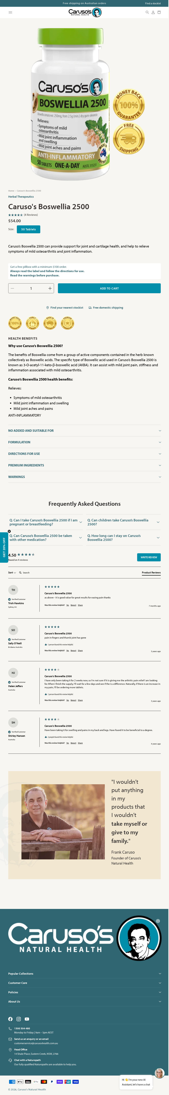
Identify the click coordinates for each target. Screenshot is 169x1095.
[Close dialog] (143, 492)
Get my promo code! (115, 580)
